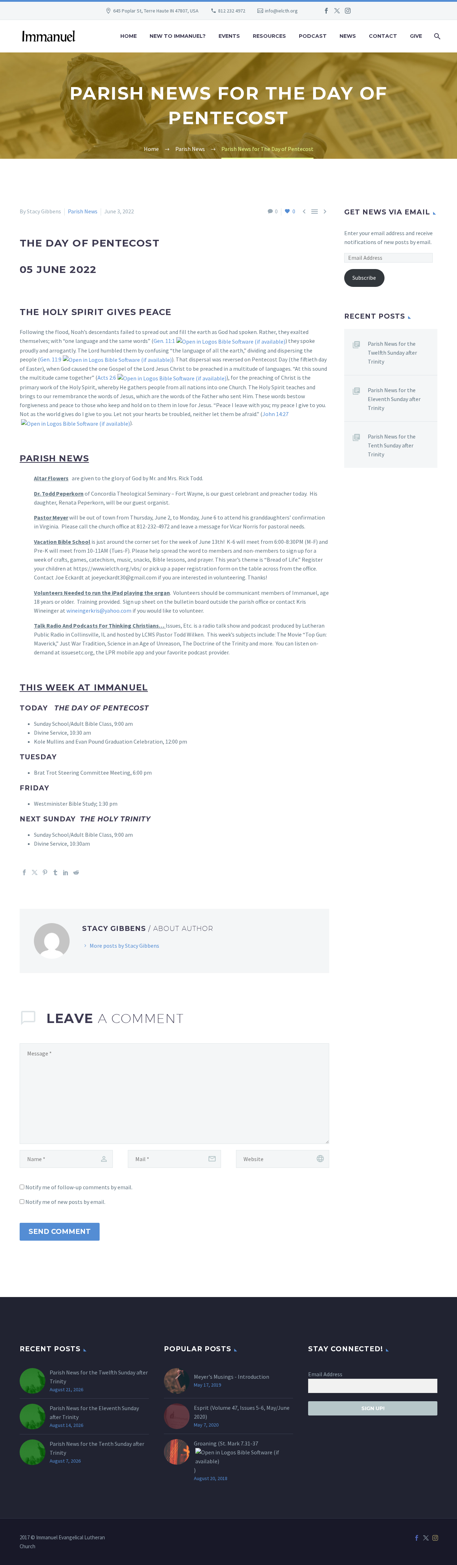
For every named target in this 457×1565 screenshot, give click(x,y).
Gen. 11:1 (164, 340)
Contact (383, 36)
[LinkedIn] (66, 872)
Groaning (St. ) (226, 1457)
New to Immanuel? (178, 36)
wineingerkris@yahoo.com (98, 610)
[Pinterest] (45, 872)
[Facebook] (326, 11)
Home (128, 36)
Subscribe (364, 277)
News (348, 36)
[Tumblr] (55, 872)
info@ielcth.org (281, 10)
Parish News (82, 211)
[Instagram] (347, 11)
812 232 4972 (231, 10)
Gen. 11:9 (50, 359)
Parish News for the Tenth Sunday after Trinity (392, 445)
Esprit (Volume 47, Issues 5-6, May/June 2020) (242, 1412)
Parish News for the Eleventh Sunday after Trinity (394, 398)
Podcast (313, 36)
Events (229, 36)
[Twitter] (337, 11)
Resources (269, 36)
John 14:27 (275, 413)
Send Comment (60, 1231)
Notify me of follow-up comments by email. (78, 1187)
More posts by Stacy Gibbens (124, 945)
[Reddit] (76, 872)
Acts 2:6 (106, 377)
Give (416, 36)
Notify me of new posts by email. (65, 1201)
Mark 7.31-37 (242, 1443)
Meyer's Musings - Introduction (231, 1376)
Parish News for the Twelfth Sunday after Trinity (392, 352)
